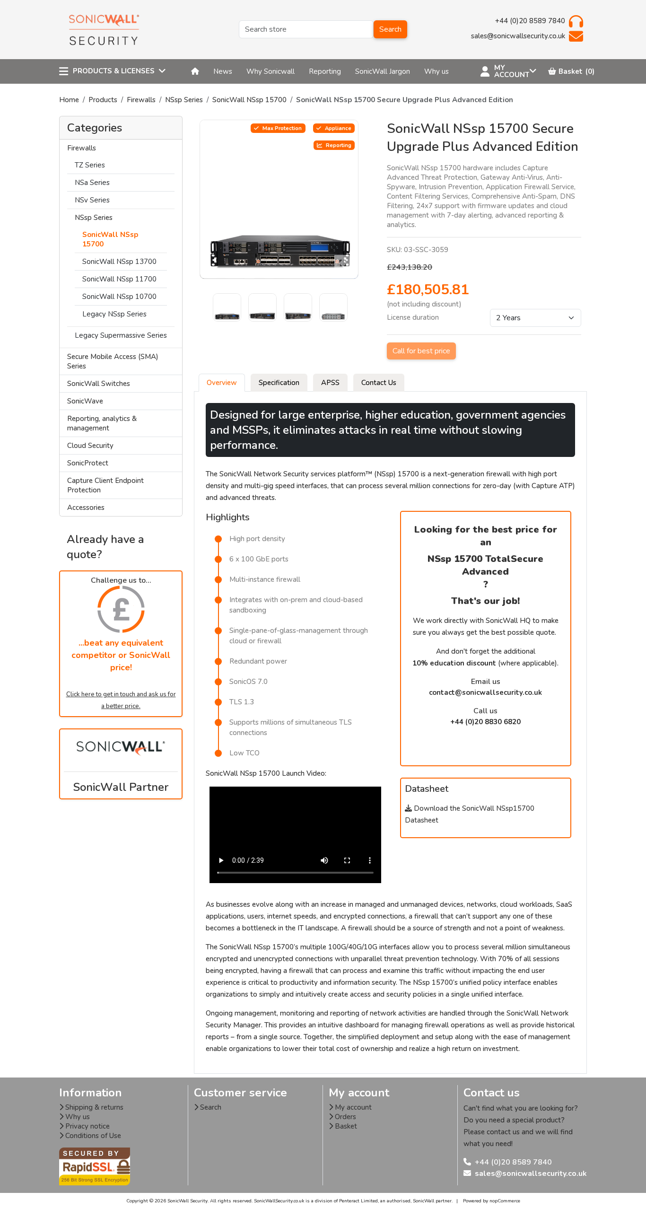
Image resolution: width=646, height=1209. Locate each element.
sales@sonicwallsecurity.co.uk (531, 1173)
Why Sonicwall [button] (270, 71)
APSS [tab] (330, 382)
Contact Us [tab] (378, 382)
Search (390, 29)
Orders (344, 1116)
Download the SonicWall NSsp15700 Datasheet (469, 814)
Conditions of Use (92, 1135)
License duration (413, 317)
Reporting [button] (325, 71)
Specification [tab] (279, 382)
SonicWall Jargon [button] (382, 71)
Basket (345, 1126)
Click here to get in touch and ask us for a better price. (121, 700)
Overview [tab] (222, 382)
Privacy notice (86, 1126)
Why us (76, 1116)
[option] (279, 199)
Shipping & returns (93, 1107)
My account (352, 1107)
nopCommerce (504, 1201)
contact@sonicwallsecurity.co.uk (485, 692)
